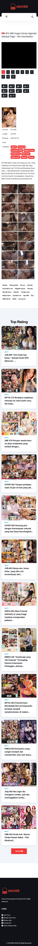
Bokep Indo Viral (9, 918)
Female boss (15, 154)
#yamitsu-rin (17, 295)
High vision (26, 154)
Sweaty (31, 157)
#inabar (4, 285)
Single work (15, 157)
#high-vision (6, 295)
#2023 (14, 299)
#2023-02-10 (6, 299)
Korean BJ (7, 923)
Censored (21, 147)
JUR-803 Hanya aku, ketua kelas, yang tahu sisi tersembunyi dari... (17, 571)
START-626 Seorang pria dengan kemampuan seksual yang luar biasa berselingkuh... (19, 528)
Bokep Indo (7, 920)
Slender (24, 157)
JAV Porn (6, 915)
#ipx (32, 295)
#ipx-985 (26, 295)
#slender (30, 285)
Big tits (13, 147)
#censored (21, 299)
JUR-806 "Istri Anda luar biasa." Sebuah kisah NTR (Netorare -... (16, 358)
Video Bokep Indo (9, 926)
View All (18, 851)
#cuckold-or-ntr (7, 288)
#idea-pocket (13, 285)
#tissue (22, 285)
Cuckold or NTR (16, 150)
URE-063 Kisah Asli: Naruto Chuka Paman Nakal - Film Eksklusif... (17, 837)
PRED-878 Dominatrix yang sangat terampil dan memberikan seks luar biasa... (18, 752)
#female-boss (6, 292)
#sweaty (30, 288)
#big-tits (16, 292)
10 (13, 95)
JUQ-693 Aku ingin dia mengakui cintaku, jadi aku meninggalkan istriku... (17, 794)
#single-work (25, 292)
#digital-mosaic (20, 288)
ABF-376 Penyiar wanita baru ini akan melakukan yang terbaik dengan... (18, 443)
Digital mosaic (29, 150)
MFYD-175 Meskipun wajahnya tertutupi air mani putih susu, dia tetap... (19, 400)
